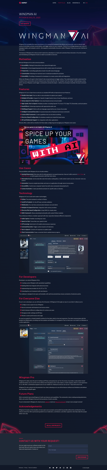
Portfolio (61, 3)
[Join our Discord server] (50, 468)
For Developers (27, 276)
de (84, 2)
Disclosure (21, 467)
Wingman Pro (26, 377)
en (86, 2)
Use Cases (25, 167)
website (47, 402)
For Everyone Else (29, 298)
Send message (82, 457)
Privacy (25, 467)
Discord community (60, 402)
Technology (25, 193)
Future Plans (26, 393)
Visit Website (25, 23)
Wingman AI (76, 3)
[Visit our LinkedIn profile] (70, 468)
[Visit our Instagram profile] (63, 468)
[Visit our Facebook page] (67, 468)
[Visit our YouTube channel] (53, 468)
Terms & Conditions (32, 467)
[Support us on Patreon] (57, 468)
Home (54, 3)
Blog (68, 3)
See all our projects (53, 425)
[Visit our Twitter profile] (60, 468)
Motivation (25, 59)
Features (24, 89)
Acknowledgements (30, 406)
